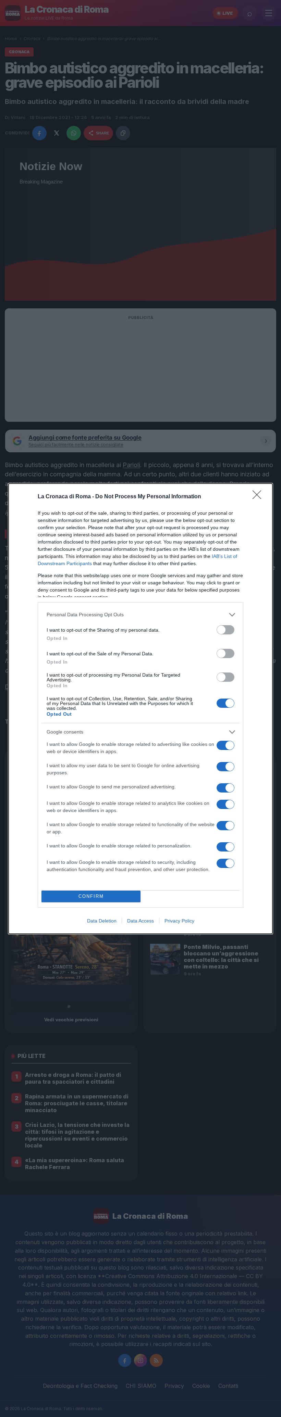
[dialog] (140, 709)
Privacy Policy (179, 921)
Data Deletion (102, 921)
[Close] (259, 496)
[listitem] (140, 614)
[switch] (225, 629)
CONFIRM (91, 896)
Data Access (140, 921)
